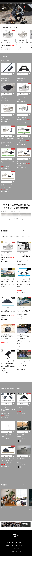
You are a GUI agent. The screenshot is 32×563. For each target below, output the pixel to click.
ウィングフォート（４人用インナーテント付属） (23, 311)
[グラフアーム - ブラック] (18, 441)
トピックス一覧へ (21, 485)
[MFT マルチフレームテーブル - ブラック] (18, 467)
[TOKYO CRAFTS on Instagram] (20, 542)
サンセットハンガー (6, 434)
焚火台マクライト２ (6, 43)
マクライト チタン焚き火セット (7, 139)
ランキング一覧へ (21, 231)
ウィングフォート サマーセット (23, 282)
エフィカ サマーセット (7, 310)
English (19, 551)
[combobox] (15, 7)
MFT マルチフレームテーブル (23, 459)
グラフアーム (20, 434)
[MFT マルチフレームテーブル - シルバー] (20, 467)
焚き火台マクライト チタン (21, 43)
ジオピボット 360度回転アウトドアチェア (7, 364)
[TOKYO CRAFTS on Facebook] (16, 542)
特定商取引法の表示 (14, 545)
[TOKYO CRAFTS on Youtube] (9, 542)
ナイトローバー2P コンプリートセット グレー (7, 459)
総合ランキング (5, 236)
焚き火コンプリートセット (23, 161)
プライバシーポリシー (22, 545)
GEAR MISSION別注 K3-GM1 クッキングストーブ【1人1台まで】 (24, 256)
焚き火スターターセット (23, 138)
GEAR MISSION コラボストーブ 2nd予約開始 (16, 3)
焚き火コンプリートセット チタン (7, 184)
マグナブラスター (5, 76)
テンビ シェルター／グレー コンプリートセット (23, 406)
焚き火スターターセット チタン (7, 162)
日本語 (12, 551)
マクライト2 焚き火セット (23, 117)
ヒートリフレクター (22, 76)
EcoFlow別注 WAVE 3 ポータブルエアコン (7, 337)
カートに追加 (6, 40)
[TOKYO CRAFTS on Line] (23, 542)
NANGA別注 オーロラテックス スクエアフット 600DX (23, 338)
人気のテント (23, 236)
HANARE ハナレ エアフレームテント (7, 282)
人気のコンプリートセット (14, 236)
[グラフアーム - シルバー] (20, 441)
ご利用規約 (8, 545)
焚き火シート (4, 96)
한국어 (16, 551)
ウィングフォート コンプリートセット (7, 406)
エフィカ (19, 363)
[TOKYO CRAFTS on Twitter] (13, 542)
